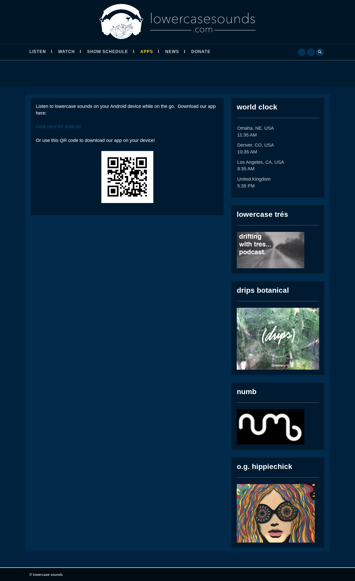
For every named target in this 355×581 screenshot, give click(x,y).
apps (146, 51)
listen (37, 51)
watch (66, 51)
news (172, 51)
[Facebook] (302, 51)
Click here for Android (58, 126)
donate (201, 51)
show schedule (107, 51)
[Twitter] (311, 51)
